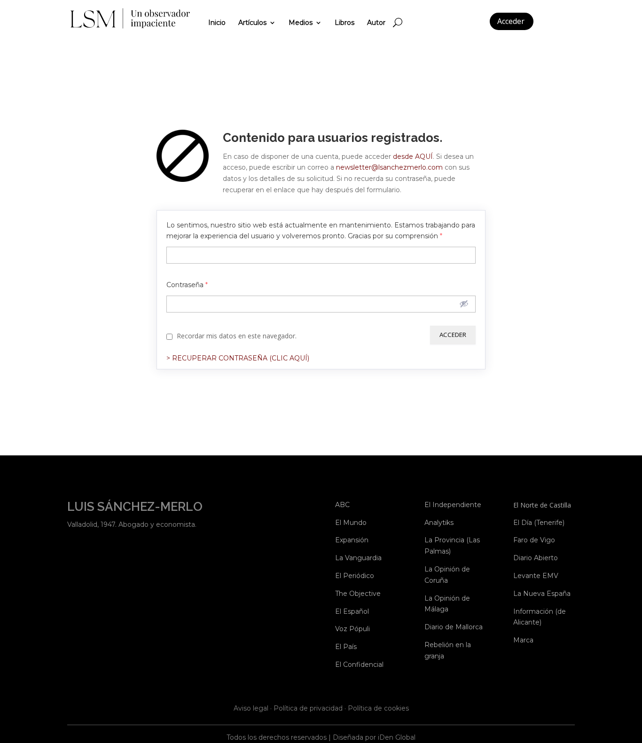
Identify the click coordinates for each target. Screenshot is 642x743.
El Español (352, 611)
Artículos (252, 22)
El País (346, 646)
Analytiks (439, 522)
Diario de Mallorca (453, 627)
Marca (523, 640)
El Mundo (351, 522)
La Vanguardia (358, 558)
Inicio (217, 22)
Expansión (351, 540)
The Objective (358, 593)
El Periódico (354, 575)
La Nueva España (542, 593)
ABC (342, 505)
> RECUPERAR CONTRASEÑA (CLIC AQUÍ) (237, 358)
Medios (301, 22)
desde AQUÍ (413, 156)
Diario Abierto (535, 558)
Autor (376, 22)
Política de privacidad (308, 708)
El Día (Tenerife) (538, 522)
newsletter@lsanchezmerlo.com (390, 167)
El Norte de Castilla (542, 505)
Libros (344, 22)
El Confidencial (359, 664)
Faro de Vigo (534, 540)
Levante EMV (535, 575)
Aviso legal (251, 708)
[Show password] (464, 303)
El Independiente (452, 505)
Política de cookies (378, 708)
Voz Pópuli (352, 629)
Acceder (511, 21)
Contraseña (187, 285)
